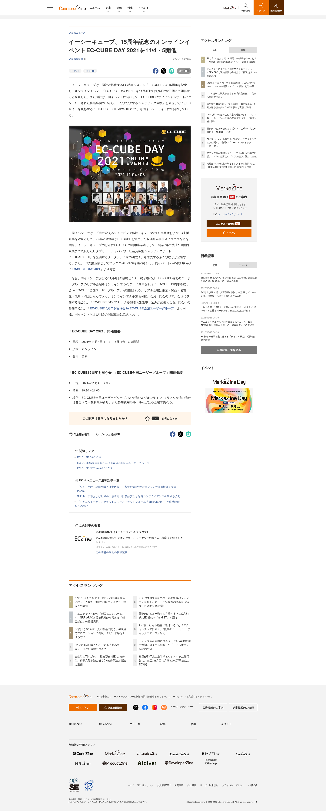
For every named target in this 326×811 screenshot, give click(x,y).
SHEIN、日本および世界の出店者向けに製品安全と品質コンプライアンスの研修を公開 (128, 496)
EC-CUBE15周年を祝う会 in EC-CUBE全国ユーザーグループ (132, 308)
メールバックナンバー (231, 214)
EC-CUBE (90, 70)
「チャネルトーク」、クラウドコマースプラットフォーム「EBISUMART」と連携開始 (128, 501)
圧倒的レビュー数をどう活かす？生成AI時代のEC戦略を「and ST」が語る (164, 615)
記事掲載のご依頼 (243, 707)
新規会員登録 (230, 223)
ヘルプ (130, 785)
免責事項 (178, 785)
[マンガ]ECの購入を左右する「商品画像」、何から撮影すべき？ (97, 647)
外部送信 (252, 785)
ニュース (94, 7)
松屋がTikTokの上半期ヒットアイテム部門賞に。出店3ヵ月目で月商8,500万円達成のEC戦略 (164, 660)
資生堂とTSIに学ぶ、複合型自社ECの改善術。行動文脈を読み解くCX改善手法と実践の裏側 (100, 660)
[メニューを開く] (49, 7)
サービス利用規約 (209, 785)
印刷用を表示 (82, 434)
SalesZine (105, 724)
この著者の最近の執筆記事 (111, 552)
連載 (119, 7)
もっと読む (81, 505)
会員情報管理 (164, 785)
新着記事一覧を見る (229, 350)
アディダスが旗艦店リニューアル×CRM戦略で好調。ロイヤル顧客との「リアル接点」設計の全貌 (165, 645)
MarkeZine (75, 724)
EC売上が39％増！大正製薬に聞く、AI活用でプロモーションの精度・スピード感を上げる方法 (100, 633)
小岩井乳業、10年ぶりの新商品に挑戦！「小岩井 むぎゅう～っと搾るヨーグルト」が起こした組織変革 (228, 308)
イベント (143, 7)
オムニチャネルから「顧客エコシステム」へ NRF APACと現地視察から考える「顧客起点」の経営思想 (100, 617)
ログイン (230, 233)
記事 (108, 7)
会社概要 (191, 785)
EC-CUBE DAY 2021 (86, 269)
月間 (243, 50)
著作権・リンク (145, 785)
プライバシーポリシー (233, 785)
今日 (215, 50)
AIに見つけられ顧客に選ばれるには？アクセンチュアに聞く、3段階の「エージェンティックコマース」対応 (165, 629)
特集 (130, 7)
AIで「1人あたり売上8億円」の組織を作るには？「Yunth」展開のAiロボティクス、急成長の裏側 (100, 602)
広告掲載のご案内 (213, 707)
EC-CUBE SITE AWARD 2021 (94, 468)
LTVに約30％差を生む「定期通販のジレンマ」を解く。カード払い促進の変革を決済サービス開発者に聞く (164, 602)
